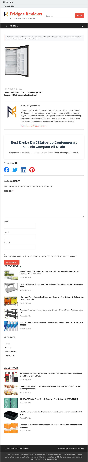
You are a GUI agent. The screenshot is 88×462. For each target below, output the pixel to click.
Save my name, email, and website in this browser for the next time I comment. (40, 256)
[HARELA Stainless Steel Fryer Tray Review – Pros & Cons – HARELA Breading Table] (11, 284)
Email (6, 232)
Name (6, 222)
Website (7, 243)
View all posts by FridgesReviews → (34, 126)
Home (7, 343)
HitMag (81, 448)
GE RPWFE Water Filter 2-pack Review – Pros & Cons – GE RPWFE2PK (49, 399)
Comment (9, 191)
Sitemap (8, 347)
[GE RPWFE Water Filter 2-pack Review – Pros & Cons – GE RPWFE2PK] (11, 399)
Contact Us (9, 355)
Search (79, 16)
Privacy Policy (10, 351)
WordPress (71, 448)
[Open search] (82, 26)
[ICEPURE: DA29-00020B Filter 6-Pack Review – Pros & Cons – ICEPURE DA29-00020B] (11, 323)
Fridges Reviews (26, 14)
